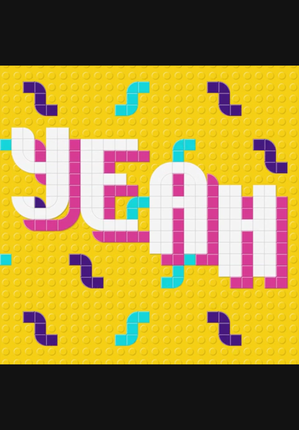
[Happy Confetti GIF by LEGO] (149, 215)
